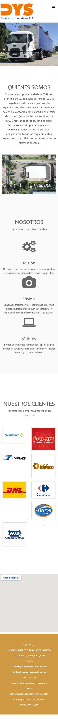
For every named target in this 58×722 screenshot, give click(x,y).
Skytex (35, 705)
